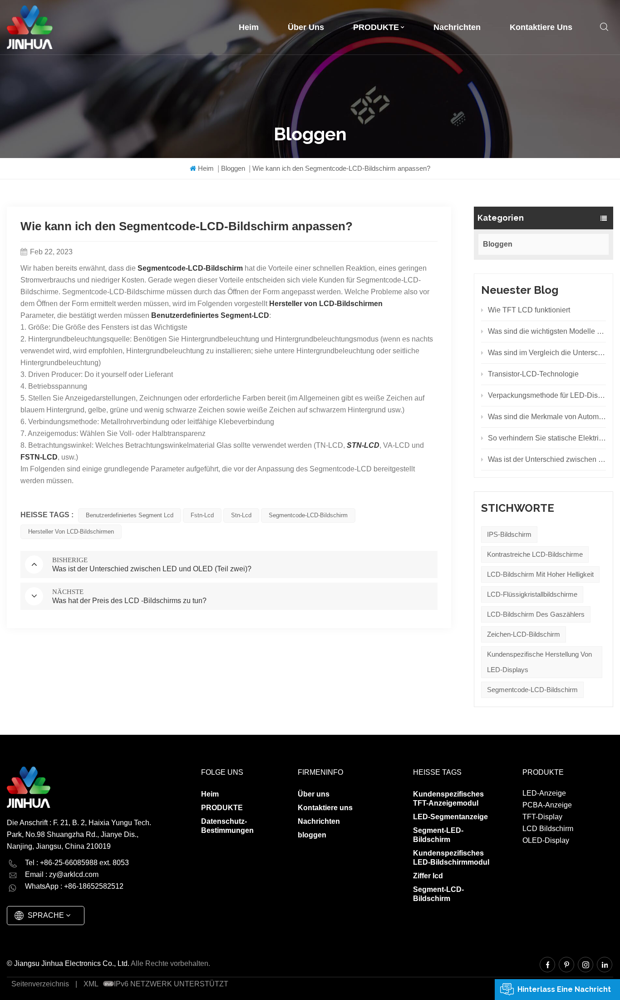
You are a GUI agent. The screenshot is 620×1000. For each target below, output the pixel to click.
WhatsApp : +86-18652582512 (74, 886)
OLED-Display (545, 840)
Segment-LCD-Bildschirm (438, 894)
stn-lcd (241, 515)
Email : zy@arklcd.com (61, 874)
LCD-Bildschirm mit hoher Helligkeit (540, 574)
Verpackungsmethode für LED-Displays (547, 395)
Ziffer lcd (428, 876)
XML (91, 984)
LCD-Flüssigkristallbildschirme (532, 594)
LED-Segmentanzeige (450, 817)
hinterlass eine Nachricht (564, 989)
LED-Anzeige (544, 793)
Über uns (306, 27)
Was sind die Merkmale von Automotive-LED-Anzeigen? (547, 417)
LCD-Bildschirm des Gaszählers (536, 614)
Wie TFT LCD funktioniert (529, 310)
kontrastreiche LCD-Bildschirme (535, 554)
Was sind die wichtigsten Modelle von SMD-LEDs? (547, 331)
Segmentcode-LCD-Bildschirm (532, 689)
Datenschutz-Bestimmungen (227, 825)
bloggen (312, 835)
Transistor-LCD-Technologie (533, 374)
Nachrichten (457, 27)
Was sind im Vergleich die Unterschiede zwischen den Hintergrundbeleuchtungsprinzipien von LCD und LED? (547, 352)
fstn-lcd (202, 515)
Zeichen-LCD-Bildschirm (523, 634)
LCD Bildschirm (547, 828)
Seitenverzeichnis (40, 984)
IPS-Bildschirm (509, 534)
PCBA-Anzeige (547, 805)
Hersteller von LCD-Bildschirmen (71, 531)
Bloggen (233, 168)
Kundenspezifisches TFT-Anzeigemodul (448, 798)
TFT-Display (542, 817)
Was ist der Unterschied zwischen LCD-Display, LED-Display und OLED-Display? (547, 459)
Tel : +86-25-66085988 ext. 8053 (77, 862)
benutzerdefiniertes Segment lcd (129, 515)
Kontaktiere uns (541, 27)
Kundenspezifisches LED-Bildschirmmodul (451, 857)
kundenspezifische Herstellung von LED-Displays (539, 661)
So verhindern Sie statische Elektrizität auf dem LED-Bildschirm (547, 438)
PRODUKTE (376, 27)
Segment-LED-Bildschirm (438, 835)
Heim (249, 27)
